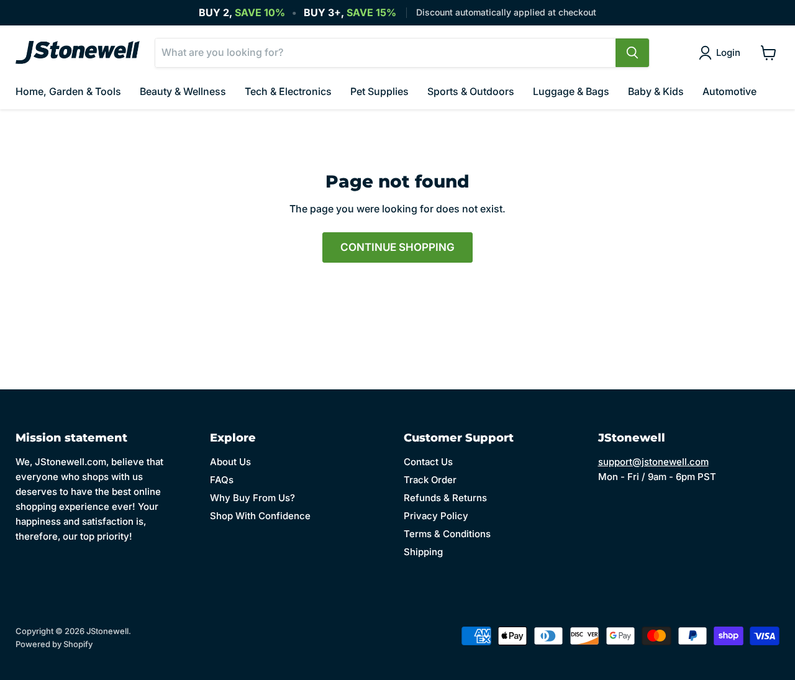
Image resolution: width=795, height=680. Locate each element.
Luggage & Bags (571, 91)
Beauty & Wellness (183, 91)
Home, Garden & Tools (68, 91)
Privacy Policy (436, 516)
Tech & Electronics (288, 91)
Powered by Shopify (54, 644)
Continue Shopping (397, 247)
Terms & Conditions (447, 534)
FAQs (222, 480)
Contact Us (428, 462)
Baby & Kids (656, 91)
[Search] (632, 53)
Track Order (430, 480)
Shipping (423, 552)
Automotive (729, 91)
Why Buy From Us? (252, 498)
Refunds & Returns (445, 498)
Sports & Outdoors (470, 91)
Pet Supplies (379, 91)
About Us (230, 462)
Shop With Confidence (260, 516)
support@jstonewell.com (653, 462)
